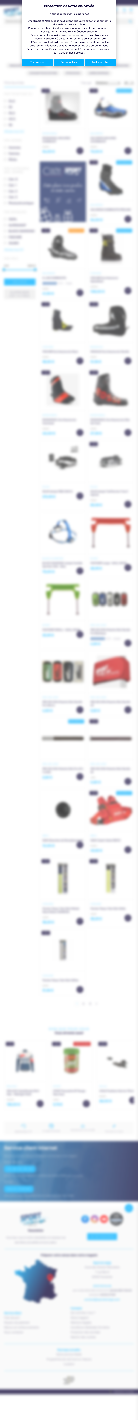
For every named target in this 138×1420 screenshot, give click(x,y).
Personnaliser (69, 62)
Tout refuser (37, 62)
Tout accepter (100, 62)
